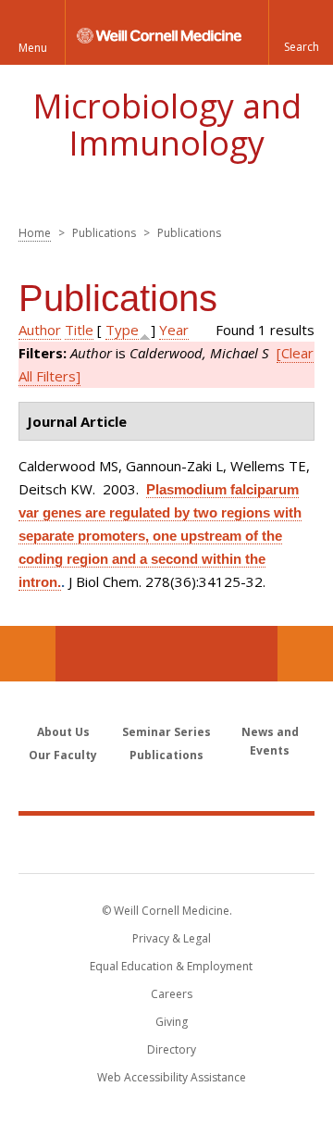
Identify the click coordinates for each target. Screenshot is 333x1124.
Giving (171, 1022)
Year (174, 329)
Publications (167, 755)
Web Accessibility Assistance (171, 1077)
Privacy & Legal (171, 938)
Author (39, 329)
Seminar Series (166, 732)
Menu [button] (32, 48)
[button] (300, 32)
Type (122, 329)
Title (79, 329)
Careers (171, 994)
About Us (63, 732)
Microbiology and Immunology (167, 124)
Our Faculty (63, 755)
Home (34, 233)
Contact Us (305, 653)
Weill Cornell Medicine (166, 843)
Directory (171, 1049)
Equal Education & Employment (171, 966)
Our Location (28, 653)
